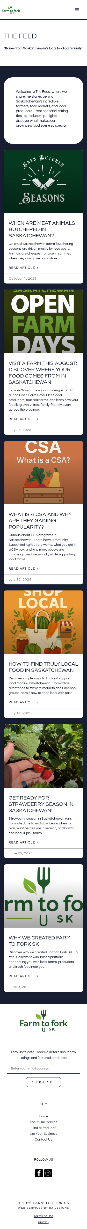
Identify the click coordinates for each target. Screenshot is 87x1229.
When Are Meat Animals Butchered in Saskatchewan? (42, 229)
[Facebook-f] (39, 1173)
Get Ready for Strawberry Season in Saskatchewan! (41, 804)
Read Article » (23, 267)
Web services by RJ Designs (43, 1207)
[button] (77, 10)
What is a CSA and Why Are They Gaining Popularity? (40, 521)
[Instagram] (48, 1173)
